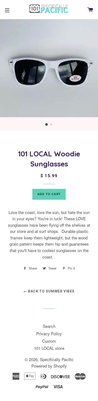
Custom (49, 341)
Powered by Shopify (49, 366)
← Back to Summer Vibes (49, 291)
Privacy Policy (49, 333)
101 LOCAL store (49, 348)
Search (49, 326)
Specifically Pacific (57, 359)
